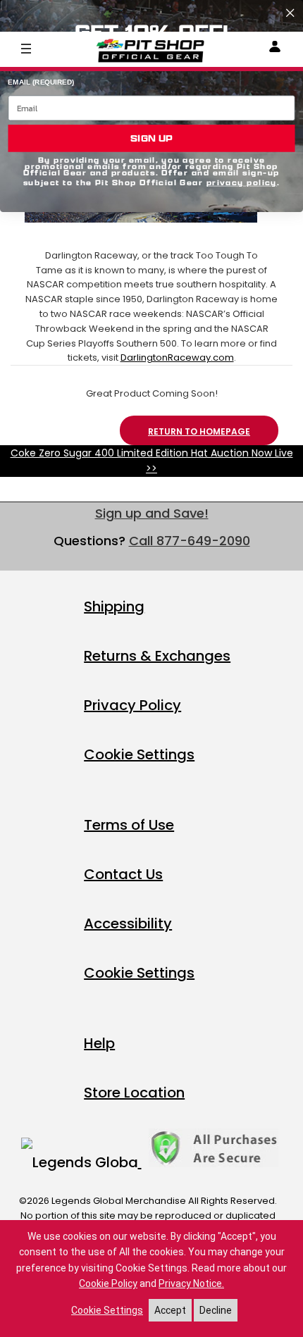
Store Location (134, 1092)
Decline (215, 1310)
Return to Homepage (199, 431)
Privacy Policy (132, 705)
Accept (170, 1310)
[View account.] (275, 48)
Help (99, 1043)
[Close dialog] (290, 13)
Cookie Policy (108, 1283)
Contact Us (123, 874)
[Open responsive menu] (26, 47)
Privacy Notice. (191, 1283)
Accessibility (128, 923)
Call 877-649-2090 (189, 540)
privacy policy (241, 183)
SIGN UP (151, 138)
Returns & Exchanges (157, 656)
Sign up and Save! (152, 513)
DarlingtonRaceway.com (177, 357)
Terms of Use (129, 825)
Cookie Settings (139, 754)
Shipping (114, 606)
